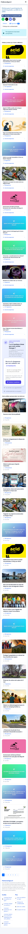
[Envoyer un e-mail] (10, 19)
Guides (4, 895)
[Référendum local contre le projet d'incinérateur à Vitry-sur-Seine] (14, 56)
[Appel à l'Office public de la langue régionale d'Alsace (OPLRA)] (14, 104)
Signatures (15, 23)
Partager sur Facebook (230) (13, 16)
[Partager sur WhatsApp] (3, 19)
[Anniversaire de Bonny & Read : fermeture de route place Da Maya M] (14, 202)
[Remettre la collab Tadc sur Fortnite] (14, 276)
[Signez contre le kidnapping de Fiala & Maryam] (14, 227)
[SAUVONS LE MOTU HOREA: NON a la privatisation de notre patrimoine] (14, 300)
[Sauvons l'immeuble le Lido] (14, 80)
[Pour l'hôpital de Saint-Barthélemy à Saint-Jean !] (14, 324)
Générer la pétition (14, 382)
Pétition (5, 23)
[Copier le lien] (14, 19)
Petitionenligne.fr (6, 2)
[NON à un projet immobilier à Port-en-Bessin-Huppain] (14, 153)
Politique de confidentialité (10, 26)
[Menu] (25, 2)
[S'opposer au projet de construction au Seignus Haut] (14, 178)
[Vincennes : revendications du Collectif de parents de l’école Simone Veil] (14, 252)
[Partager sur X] (6, 19)
